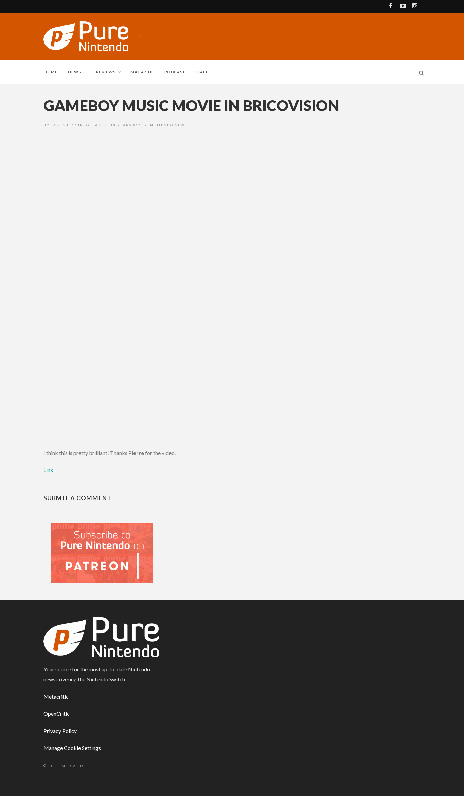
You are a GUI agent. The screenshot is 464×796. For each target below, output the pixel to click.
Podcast (174, 71)
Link (48, 470)
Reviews (105, 71)
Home (51, 71)
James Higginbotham (76, 125)
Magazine (142, 71)
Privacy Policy (60, 731)
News (74, 71)
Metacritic (56, 696)
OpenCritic (56, 713)
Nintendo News (168, 125)
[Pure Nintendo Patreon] (102, 552)
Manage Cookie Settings (72, 748)
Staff (202, 71)
